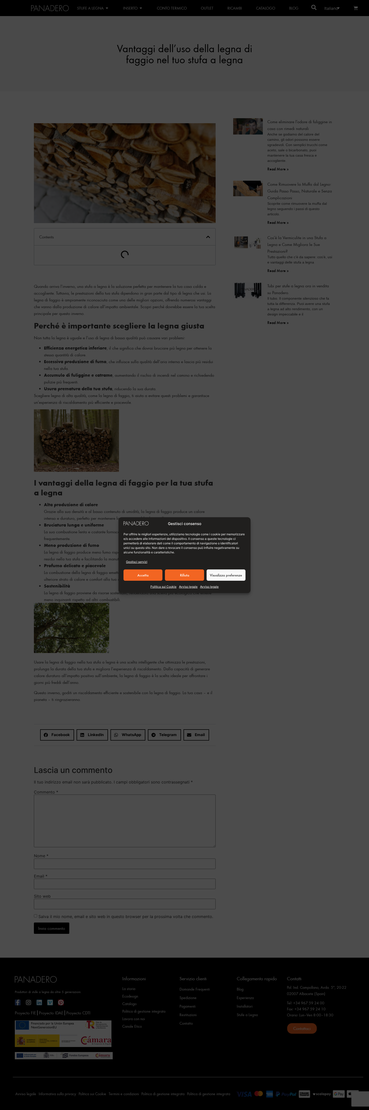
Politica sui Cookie (163, 587)
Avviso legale (188, 587)
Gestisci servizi (136, 562)
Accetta (143, 574)
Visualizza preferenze (226, 574)
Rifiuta (184, 574)
